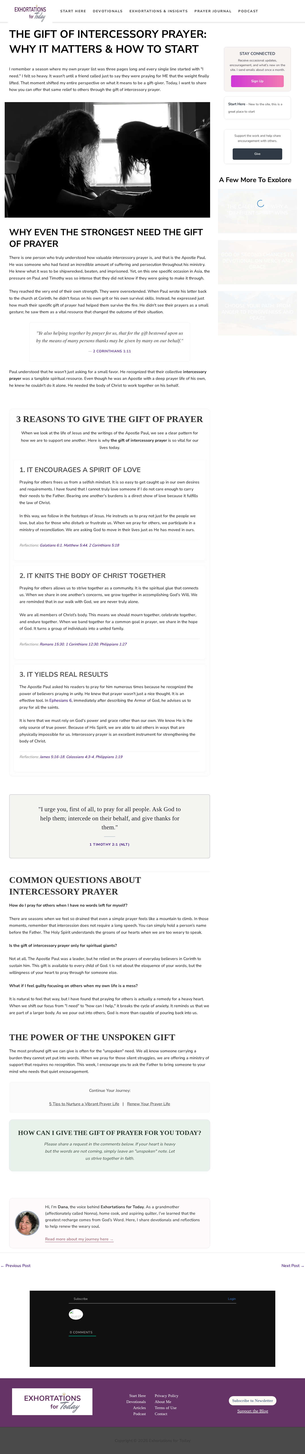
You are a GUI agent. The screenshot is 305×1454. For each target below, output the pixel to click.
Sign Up (257, 81)
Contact (161, 1414)
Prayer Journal (213, 11)
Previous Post (15, 1265)
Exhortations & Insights (159, 11)
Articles (139, 1408)
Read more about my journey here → (79, 1239)
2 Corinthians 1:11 (112, 351)
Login (231, 1299)
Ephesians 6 (60, 700)
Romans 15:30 (52, 644)
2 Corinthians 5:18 (104, 545)
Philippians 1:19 (109, 756)
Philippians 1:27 (113, 644)
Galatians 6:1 (51, 545)
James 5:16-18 (52, 756)
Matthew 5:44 (75, 545)
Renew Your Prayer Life (148, 1104)
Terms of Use (166, 1408)
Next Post (293, 1265)
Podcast (248, 11)
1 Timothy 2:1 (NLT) (110, 844)
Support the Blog (252, 1410)
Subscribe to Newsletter (252, 1400)
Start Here (73, 11)
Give (257, 154)
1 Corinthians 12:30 (82, 644)
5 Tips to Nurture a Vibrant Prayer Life (84, 1104)
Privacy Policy (166, 1395)
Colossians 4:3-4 (80, 756)
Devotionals (108, 11)
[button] (267, 11)
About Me (163, 1401)
